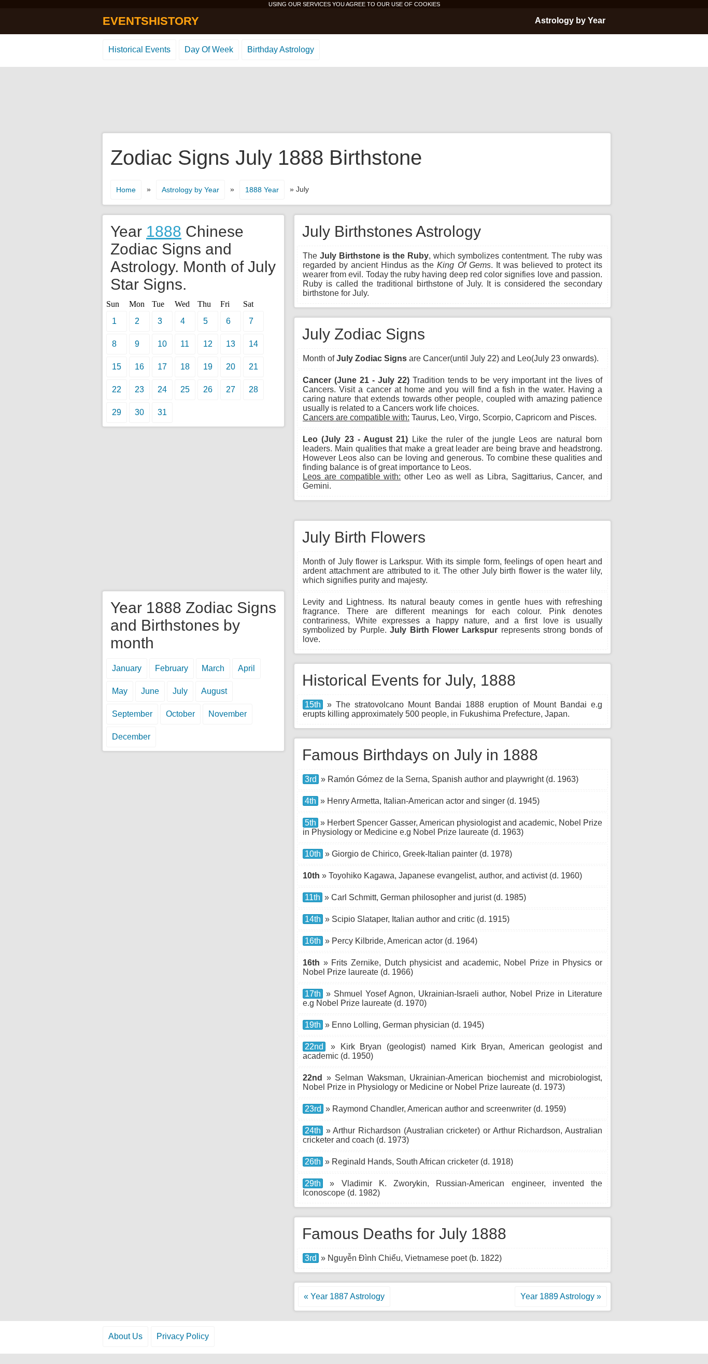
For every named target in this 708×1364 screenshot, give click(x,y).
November (227, 713)
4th (310, 801)
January (126, 668)
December (131, 736)
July (180, 691)
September (132, 713)
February (171, 668)
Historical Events (139, 49)
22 (116, 389)
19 (208, 366)
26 (208, 389)
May (120, 691)
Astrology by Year (570, 20)
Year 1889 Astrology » (560, 1296)
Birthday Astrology (280, 49)
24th (313, 1130)
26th (313, 1161)
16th (313, 940)
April (246, 668)
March (213, 668)
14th (313, 919)
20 (230, 366)
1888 (163, 231)
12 (208, 343)
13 (230, 343)
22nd (314, 1046)
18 (185, 366)
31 (162, 412)
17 (162, 366)
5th (310, 822)
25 (185, 389)
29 (116, 412)
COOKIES (427, 4)
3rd (311, 779)
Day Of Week (209, 49)
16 (139, 366)
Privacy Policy (183, 1336)
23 (139, 389)
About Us (125, 1336)
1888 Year (262, 190)
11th (312, 897)
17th (313, 993)
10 (162, 343)
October (180, 713)
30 (139, 412)
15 (116, 366)
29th (313, 1183)
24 (162, 389)
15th (313, 704)
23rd (313, 1108)
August (214, 691)
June (150, 691)
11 (184, 343)
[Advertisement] (354, 100)
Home (126, 190)
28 (253, 389)
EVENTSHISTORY (151, 21)
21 (253, 366)
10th (313, 853)
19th (313, 1024)
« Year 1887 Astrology (344, 1296)
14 (253, 343)
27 (230, 389)
